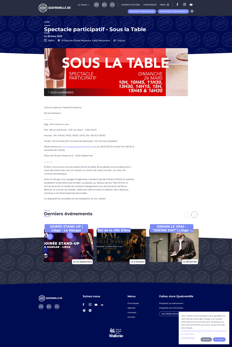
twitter (91, 310)
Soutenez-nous (170, 314)
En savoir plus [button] (187, 338)
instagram (185, 5)
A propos (132, 313)
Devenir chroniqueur (142, 11)
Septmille (112, 4)
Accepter (219, 339)
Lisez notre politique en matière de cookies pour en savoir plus (204, 332)
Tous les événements (62, 92)
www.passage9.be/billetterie (77, 146)
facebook (178, 5)
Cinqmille (96, 4)
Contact (131, 317)
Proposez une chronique (171, 308)
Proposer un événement (173, 11)
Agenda (131, 308)
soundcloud (103, 304)
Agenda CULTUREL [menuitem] (130, 5)
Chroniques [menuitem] (150, 5)
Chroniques (133, 303)
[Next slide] (194, 214)
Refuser (206, 339)
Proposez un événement (171, 303)
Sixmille (104, 4)
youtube (191, 5)
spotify (85, 310)
